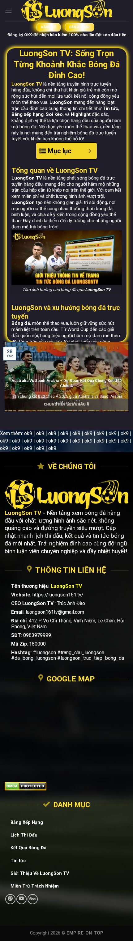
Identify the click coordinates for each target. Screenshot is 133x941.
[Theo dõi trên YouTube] (21, 899)
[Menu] (8, 10)
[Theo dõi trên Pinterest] (10, 899)
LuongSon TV (26, 84)
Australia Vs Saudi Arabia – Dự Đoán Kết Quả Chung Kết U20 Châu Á (66, 383)
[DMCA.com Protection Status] (66, 786)
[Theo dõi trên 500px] (33, 899)
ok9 (28, 433)
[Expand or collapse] (90, 151)
